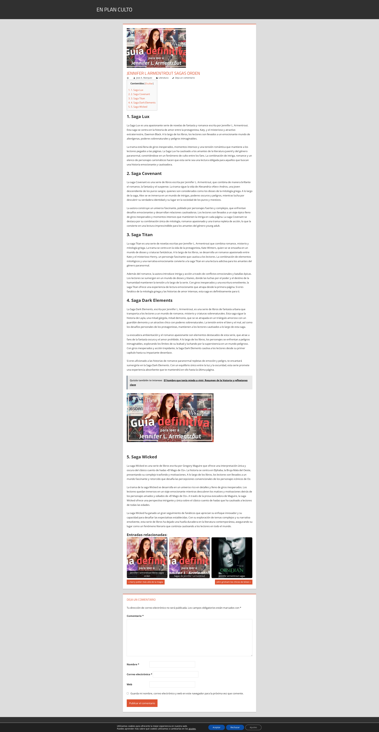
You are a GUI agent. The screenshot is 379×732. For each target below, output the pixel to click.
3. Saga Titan (136, 98)
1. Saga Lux (135, 90)
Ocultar (149, 83)
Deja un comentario (185, 77)
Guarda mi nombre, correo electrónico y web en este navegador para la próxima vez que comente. (187, 693)
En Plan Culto (114, 9)
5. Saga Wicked (137, 106)
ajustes (192, 728)
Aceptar (216, 727)
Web (129, 684)
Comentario (135, 616)
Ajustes (253, 727)
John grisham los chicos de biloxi (232, 582)
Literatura (163, 77)
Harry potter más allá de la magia (146, 582)
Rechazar (235, 727)
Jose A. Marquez (144, 77)
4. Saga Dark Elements (142, 102)
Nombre (133, 664)
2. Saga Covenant (139, 94)
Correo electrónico (139, 674)
